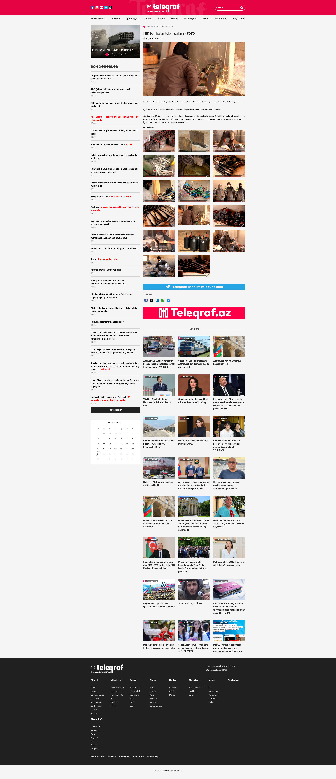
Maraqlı (172, 695)
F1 (210, 687)
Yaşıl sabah (239, 18)
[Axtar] (241, 7)
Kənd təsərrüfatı (117, 687)
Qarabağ (94, 710)
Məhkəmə (173, 687)
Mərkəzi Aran (96, 727)
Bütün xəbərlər (98, 18)
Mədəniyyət (190, 18)
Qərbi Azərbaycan (98, 695)
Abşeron (94, 738)
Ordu (93, 687)
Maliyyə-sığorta (117, 695)
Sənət (191, 695)
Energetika (115, 691)
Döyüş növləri (214, 695)
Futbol (211, 702)
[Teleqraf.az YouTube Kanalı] (194, 313)
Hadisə (174, 18)
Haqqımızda (138, 756)
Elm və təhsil (135, 691)
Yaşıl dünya (134, 695)
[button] (107, 54)
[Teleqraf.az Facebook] (92, 7)
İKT (112, 699)
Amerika (153, 691)
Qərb (93, 741)
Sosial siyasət (135, 687)
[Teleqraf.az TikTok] (110, 7)
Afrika (152, 687)
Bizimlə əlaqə (153, 756)
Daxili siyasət (96, 706)
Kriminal (172, 691)
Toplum (148, 18)
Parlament (95, 699)
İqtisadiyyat (132, 18)
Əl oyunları (213, 699)
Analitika (94, 713)
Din (131, 706)
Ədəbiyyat (193, 691)
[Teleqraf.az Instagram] (97, 7)
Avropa (153, 702)
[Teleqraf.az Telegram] (106, 7)
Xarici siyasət (96, 702)
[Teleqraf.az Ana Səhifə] (163, 8)
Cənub (93, 745)
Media (132, 702)
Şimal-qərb (95, 730)
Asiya (152, 695)
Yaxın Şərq (154, 699)
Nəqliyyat (114, 702)
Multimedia (221, 18)
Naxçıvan (94, 749)
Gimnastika (213, 691)
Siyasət (116, 18)
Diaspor (94, 691)
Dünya (161, 18)
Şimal (93, 734)
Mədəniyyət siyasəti (197, 687)
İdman (205, 18)
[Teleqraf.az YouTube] (101, 7)
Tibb (132, 699)
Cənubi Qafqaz (156, 706)
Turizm (113, 706)
